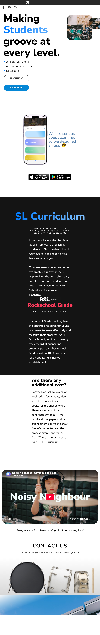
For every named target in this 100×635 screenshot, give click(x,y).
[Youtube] (9, 7)
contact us (50, 545)
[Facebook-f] (3, 7)
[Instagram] (15, 7)
